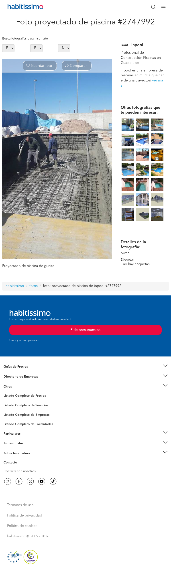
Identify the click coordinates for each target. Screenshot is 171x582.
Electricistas (12, 413)
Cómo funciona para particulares (27, 439)
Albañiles (10, 417)
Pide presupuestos (85, 574)
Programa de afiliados (19, 467)
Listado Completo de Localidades (28, 424)
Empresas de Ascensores (21, 382)
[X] (30, 481)
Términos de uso (20, 505)
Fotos (7, 400)
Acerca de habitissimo (19, 458)
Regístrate (11, 443)
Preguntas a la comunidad (22, 396)
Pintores (9, 408)
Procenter (10, 405)
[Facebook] (19, 481)
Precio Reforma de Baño (21, 372)
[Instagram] (8, 481)
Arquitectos (12, 422)
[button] (85, 367)
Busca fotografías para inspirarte (25, 38)
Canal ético (12, 463)
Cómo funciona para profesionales (28, 448)
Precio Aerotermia (16, 376)
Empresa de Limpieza (19, 386)
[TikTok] (53, 481)
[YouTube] (42, 481)
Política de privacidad (24, 515)
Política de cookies (22, 526)
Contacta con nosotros (20, 471)
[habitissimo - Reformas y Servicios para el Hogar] (20, 7)
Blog (7, 392)
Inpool (137, 45)
